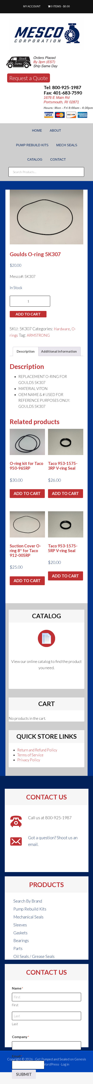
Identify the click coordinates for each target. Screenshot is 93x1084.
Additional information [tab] (59, 351)
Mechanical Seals (28, 916)
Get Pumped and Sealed (52, 1059)
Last (15, 1024)
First (15, 1005)
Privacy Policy (28, 760)
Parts (17, 948)
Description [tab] (26, 351)
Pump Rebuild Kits (29, 908)
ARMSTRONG (38, 335)
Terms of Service (30, 755)
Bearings (21, 940)
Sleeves (20, 924)
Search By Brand (27, 900)
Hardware (62, 329)
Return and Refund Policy (37, 750)
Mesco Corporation (46, 34)
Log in (65, 1064)
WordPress (50, 1064)
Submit (24, 1074)
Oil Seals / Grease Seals (34, 956)
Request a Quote (28, 78)
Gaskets (20, 932)
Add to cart (28, 314)
